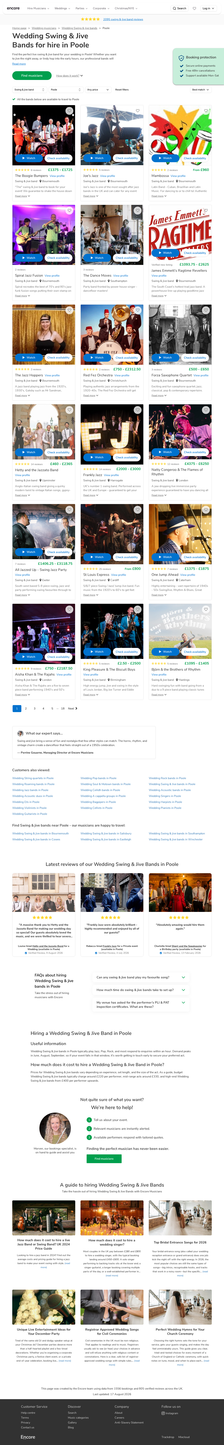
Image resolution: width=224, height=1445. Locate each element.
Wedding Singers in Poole (165, 796)
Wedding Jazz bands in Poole (30, 790)
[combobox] (29, 90)
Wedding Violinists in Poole (29, 808)
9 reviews (36, 668)
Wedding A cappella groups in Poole (103, 796)
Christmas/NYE (124, 8)
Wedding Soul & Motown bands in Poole (105, 784)
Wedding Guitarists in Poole (29, 814)
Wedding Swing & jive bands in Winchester (176, 839)
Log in (206, 8)
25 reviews (105, 569)
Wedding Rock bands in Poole (167, 778)
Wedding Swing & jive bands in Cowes (36, 839)
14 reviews (37, 464)
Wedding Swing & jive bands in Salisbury (105, 833)
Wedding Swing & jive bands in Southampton (177, 833)
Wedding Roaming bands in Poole (33, 784)
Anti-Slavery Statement (129, 1423)
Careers (119, 1418)
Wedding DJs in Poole (25, 802)
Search (181, 8)
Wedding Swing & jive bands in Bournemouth (40, 833)
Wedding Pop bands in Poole (98, 778)
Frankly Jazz (110, 946)
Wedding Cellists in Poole (96, 808)
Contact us (27, 1427)
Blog (71, 1427)
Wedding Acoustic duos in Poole (32, 796)
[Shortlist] (194, 8)
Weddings (61, 8)
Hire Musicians (36, 8)
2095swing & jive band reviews (123, 19)
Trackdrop (168, 1437)
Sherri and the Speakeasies (187, 946)
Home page (19, 28)
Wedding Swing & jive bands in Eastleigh (105, 839)
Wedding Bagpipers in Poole (98, 802)
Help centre (28, 1413)
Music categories (78, 1418)
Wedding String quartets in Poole (33, 778)
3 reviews (88, 269)
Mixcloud (184, 1437)
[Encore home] (13, 8)
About (118, 1413)
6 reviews (36, 170)
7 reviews (20, 564)
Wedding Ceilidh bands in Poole (100, 790)
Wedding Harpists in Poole (165, 802)
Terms (25, 1418)
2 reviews (172, 170)
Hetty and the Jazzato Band (47, 946)
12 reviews (173, 464)
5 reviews (104, 170)
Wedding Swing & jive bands (79, 28)
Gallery (72, 1423)
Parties (80, 8)
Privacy (25, 1423)
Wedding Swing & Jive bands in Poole (172, 784)
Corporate (99, 8)
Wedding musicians (44, 28)
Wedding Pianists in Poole (165, 808)
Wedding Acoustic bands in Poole (170, 790)
